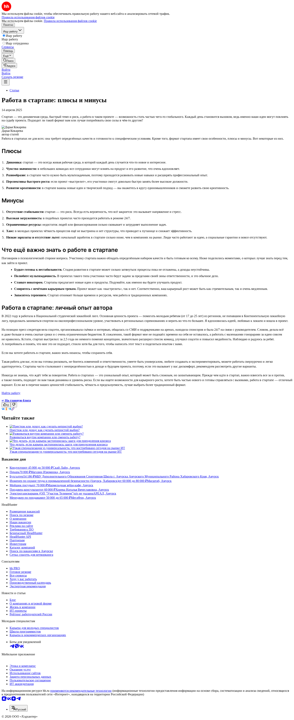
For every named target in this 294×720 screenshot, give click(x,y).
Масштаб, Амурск (159, 481)
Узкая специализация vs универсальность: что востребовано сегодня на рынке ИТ (66, 451)
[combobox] (19, 708)
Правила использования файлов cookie (70, 21)
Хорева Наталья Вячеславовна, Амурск (82, 489)
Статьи (14, 90)
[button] (6, 69)
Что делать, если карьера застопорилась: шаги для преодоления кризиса (59, 444)
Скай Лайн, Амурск (66, 467)
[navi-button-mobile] (6, 82)
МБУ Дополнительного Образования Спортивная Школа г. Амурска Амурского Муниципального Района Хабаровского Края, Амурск (127, 476)
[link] (8, 60)
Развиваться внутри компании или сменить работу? (45, 437)
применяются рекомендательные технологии (81, 690)
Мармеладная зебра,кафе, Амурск (70, 485)
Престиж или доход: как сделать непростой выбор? (45, 430)
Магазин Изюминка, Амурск (50, 472)
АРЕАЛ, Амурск (104, 493)
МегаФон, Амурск (83, 497)
